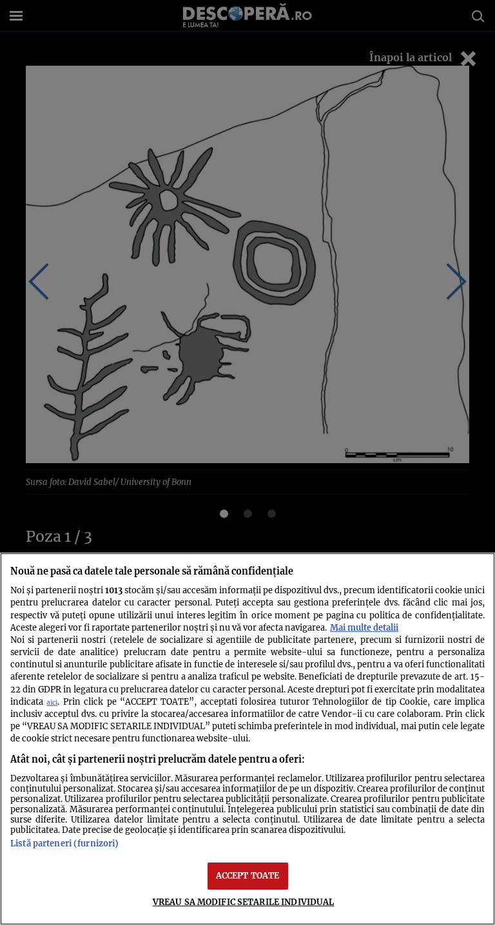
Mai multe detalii (364, 627)
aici (51, 702)
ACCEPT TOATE (248, 875)
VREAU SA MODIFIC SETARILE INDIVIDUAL (244, 902)
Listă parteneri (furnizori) (64, 843)
